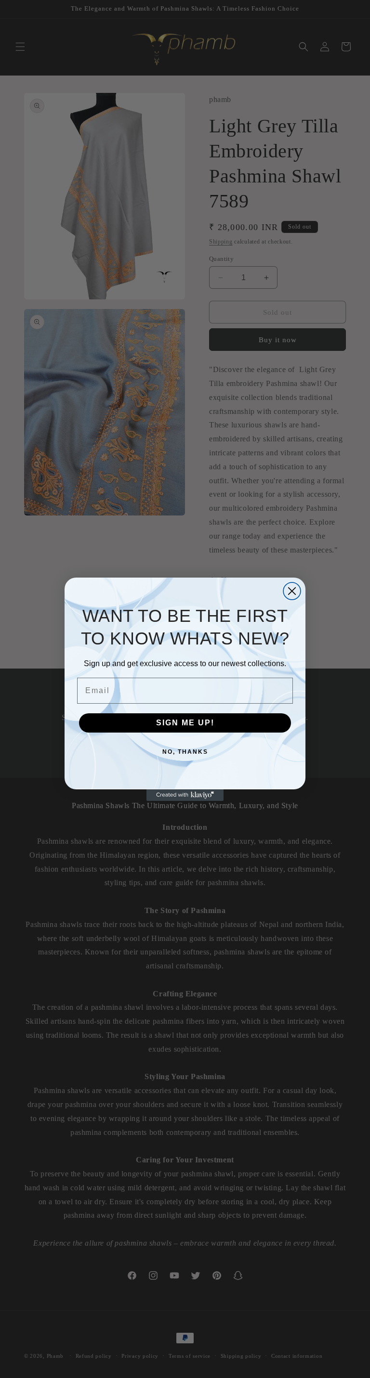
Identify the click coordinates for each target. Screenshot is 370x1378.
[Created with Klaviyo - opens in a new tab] (185, 795)
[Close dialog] (292, 591)
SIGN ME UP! (185, 723)
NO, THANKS (185, 751)
